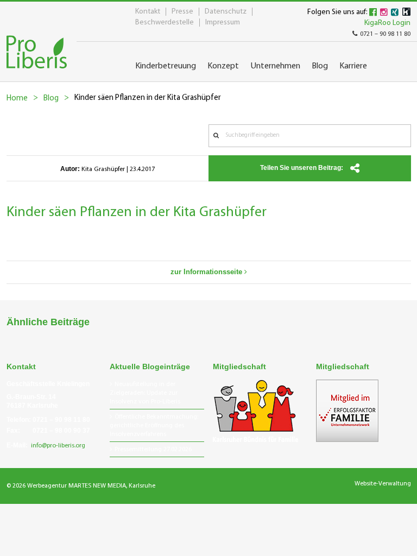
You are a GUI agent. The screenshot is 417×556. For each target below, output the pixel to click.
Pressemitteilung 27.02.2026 (153, 449)
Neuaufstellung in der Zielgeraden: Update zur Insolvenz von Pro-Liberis (145, 393)
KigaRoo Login (387, 23)
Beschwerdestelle (164, 22)
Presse (182, 12)
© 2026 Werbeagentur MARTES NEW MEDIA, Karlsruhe (81, 486)
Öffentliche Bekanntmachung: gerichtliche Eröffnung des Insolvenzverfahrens (154, 426)
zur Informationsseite (207, 272)
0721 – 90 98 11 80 (385, 34)
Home (17, 98)
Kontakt (147, 12)
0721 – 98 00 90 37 (61, 430)
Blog (51, 98)
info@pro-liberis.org (58, 446)
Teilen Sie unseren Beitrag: (302, 168)
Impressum (222, 22)
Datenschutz (226, 12)
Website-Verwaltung (383, 484)
